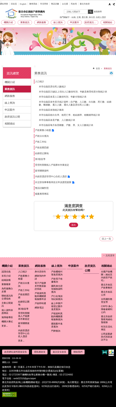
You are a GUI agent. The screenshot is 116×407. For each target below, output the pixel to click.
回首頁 (14, 4)
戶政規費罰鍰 (42, 147)
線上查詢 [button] (58, 22)
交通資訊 (50, 371)
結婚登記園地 (42, 153)
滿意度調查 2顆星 (66, 216)
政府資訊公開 (91, 22)
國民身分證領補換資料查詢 (57, 289)
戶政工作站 (40, 142)
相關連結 (10, 123)
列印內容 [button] (111, 73)
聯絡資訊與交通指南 (7, 297)
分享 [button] (114, 4)
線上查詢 (10, 102)
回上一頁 (106, 239)
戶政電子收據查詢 (57, 280)
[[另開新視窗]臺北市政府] (111, 353)
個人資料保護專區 (7, 311)
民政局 (74, 4)
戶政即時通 (40, 303)
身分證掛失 (40, 271)
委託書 (85, 17)
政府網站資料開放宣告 (15, 352)
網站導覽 (4, 4)
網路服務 (10, 96)
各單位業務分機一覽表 (40, 374)
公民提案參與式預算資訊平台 (106, 337)
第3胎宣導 (40, 159)
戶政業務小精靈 (43, 130)
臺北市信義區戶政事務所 (25, 13)
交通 (79, 17)
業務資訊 (10, 89)
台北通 (65, 4)
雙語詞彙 (55, 4)
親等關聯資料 (42, 170)
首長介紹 (6, 276)
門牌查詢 (55, 331)
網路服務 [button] (41, 22)
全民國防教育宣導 (106, 300)
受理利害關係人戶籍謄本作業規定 (52, 165)
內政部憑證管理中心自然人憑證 (51, 176)
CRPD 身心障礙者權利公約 (107, 309)
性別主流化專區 (106, 328)
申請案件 (74, 22)
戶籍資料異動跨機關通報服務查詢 (57, 316)
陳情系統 (33, 4)
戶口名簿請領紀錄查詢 (57, 297)
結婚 (74, 17)
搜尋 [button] (90, 12)
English (23, 4)
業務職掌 (6, 284)
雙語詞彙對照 (42, 188)
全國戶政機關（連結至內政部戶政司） (106, 276)
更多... (5, 326)
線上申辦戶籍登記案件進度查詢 (57, 306)
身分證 (92, 17)
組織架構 (6, 280)
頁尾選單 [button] (110, 255)
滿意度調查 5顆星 (91, 216)
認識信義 (6, 271)
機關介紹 (10, 82)
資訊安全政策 (59, 352)
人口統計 (39, 81)
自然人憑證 (101, 17)
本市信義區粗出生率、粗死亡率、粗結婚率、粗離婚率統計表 (69, 115)
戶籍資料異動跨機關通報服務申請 (40, 296)
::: (1, 2)
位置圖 (59, 371)
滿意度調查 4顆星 (83, 216)
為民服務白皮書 (7, 290)
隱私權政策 (39, 352)
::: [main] (35, 66)
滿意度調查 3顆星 (75, 216)
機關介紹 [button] (8, 22)
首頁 (98, 68)
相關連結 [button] (107, 22)
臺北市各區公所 (106, 293)
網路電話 (39, 307)
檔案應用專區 (42, 194)
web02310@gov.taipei (24, 378)
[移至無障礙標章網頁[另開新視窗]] (9, 396)
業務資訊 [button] (24, 22)
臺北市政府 (85, 4)
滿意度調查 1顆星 (58, 216)
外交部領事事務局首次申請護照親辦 (53, 182)
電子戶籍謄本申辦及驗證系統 (40, 286)
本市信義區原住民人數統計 (52, 86)
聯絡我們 (77, 352)
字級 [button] (110, 4)
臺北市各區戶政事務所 (106, 286)
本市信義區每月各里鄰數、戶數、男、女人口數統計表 (66, 125)
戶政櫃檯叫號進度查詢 (57, 273)
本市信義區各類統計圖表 (51, 110)
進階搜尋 (98, 11)
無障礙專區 (7, 317)
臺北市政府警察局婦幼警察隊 (106, 319)
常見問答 (44, 4)
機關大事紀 (7, 321)
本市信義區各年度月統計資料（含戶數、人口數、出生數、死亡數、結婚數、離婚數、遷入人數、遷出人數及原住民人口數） (75, 103)
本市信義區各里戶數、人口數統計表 (57, 120)
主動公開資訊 (7, 304)
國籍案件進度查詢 (57, 325)
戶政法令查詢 (42, 136)
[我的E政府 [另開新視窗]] (105, 353)
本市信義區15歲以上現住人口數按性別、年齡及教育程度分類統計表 (73, 91)
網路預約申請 (40, 277)
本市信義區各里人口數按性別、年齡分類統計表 (62, 97)
